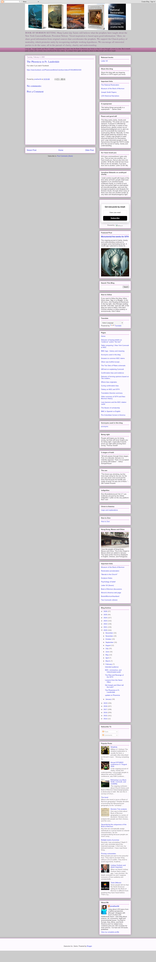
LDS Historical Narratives (110, 96)
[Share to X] (60, 79)
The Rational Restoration (110, 85)
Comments (108, 735)
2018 (106, 706)
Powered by (111, 225)
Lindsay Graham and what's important (118, 866)
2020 (106, 630)
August (108, 645)
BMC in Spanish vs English (110, 411)
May (107, 655)
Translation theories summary (112, 393)
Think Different (116, 883)
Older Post (89, 150)
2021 (106, 627)
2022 (106, 624)
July (107, 648)
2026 (106, 611)
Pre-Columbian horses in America (113, 415)
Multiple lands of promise (110, 840)
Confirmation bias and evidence (112, 373)
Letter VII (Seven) (107, 585)
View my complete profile (110, 932)
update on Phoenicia (112, 695)
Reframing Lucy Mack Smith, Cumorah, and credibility (118, 782)
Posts (106, 732)
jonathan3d (114, 906)
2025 (106, 614)
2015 (106, 715)
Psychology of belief (108, 582)
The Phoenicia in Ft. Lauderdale (112, 691)
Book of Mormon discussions (111, 589)
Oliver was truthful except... (111, 362)
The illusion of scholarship (110, 408)
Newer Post (31, 150)
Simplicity (114, 747)
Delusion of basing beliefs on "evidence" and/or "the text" (111, 341)
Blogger (89, 946)
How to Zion (105, 521)
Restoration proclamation (110, 571)
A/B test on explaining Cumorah (112, 369)
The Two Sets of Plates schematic (113, 365)
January (109, 699)
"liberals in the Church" (109, 574)
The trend (104, 797)
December (110, 633)
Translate (118, 326)
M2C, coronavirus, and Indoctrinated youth (113, 671)
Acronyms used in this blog (110, 355)
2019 (106, 703)
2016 (106, 712)
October (109, 639)
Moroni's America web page (111, 593)
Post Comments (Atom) (65, 156)
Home (60, 150)
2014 (106, 719)
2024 (106, 618)
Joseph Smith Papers (108, 92)
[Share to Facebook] (62, 79)
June (108, 652)
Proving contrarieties (108, 853)
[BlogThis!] (58, 79)
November (110, 636)
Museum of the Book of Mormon (112, 88)
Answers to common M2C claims (113, 358)
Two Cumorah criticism (109, 600)
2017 (106, 709)
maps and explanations (109, 510)
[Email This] (55, 79)
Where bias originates (109, 382)
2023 (106, 621)
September (110, 642)
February (109, 664)
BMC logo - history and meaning (112, 351)
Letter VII (104, 61)
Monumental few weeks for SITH (115, 237)
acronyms (104, 426)
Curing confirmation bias (110, 386)
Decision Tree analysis (119, 809)
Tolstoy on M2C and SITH (110, 389)
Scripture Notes (106, 578)
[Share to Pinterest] (64, 79)
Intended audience (112, 667)
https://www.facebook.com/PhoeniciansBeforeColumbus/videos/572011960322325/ (54, 70)
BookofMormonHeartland (110, 596)
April (107, 658)
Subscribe (115, 218)
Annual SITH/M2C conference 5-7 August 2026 (119, 764)
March (108, 661)
